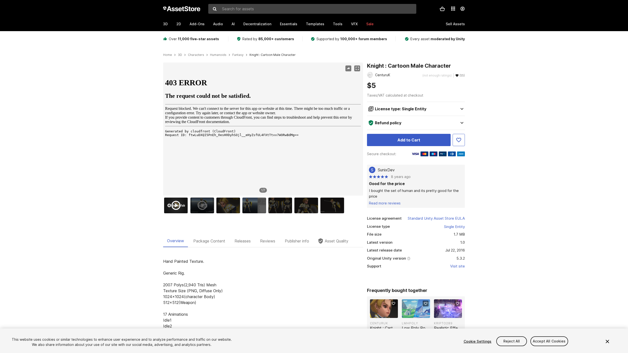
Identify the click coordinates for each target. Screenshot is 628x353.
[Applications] (453, 9)
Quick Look (386, 313)
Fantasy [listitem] (238, 55)
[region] (263, 129)
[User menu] (462, 8)
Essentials (288, 24)
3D (165, 24)
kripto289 (443, 323)
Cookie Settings (478, 341)
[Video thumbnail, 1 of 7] (177, 205)
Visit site (457, 266)
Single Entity (454, 226)
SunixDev (386, 169)
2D (178, 24)
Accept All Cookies (549, 341)
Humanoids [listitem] (218, 55)
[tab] (175, 241)
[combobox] (312, 9)
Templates (315, 24)
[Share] (348, 68)
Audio (218, 24)
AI (233, 24)
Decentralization (257, 24)
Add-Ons (197, 24)
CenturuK (379, 323)
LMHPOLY (410, 323)
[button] (442, 9)
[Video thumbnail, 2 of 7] (203, 205)
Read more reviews (385, 203)
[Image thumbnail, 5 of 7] (281, 205)
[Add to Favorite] (459, 140)
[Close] (607, 341)
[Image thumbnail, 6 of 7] (307, 205)
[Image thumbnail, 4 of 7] (255, 205)
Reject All (511, 341)
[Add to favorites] (393, 303)
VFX (354, 24)
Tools (337, 24)
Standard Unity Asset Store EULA (436, 218)
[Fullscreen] (357, 68)
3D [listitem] (180, 55)
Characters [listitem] (196, 55)
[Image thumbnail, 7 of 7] (333, 205)
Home (167, 55)
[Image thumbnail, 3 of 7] (229, 205)
